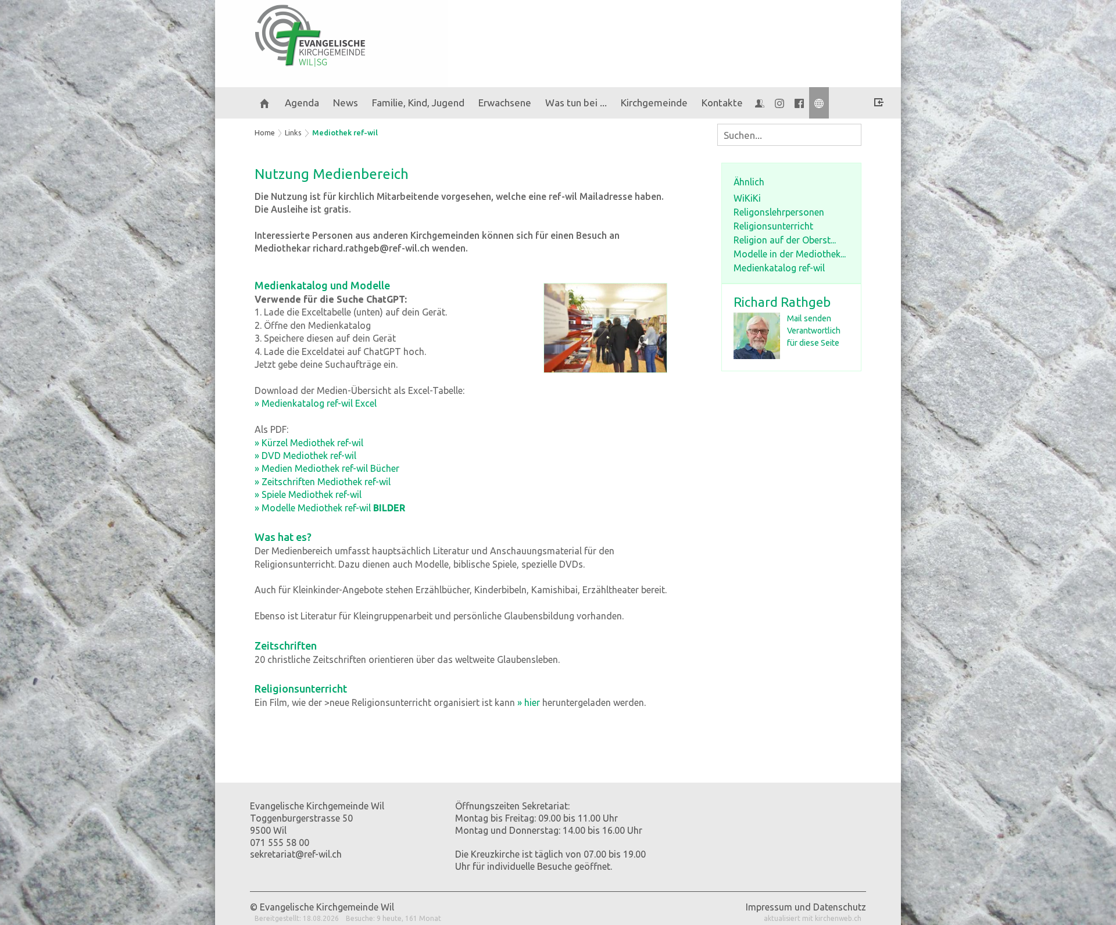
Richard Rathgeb (782, 302)
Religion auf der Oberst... (785, 240)
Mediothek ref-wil (345, 132)
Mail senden (809, 318)
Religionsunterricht (773, 226)
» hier (528, 702)
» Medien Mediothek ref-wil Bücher (327, 468)
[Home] (264, 103)
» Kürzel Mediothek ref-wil (309, 443)
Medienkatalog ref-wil (779, 268)
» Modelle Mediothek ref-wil (330, 508)
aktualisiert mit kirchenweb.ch (812, 918)
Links (293, 132)
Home (265, 132)
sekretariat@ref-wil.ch (296, 854)
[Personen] (760, 103)
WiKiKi (747, 198)
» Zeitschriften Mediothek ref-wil (323, 481)
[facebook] (799, 103)
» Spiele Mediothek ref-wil (308, 494)
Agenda (302, 102)
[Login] (879, 104)
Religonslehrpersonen (779, 212)
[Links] (819, 103)
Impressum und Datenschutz (806, 907)
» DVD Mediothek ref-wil (305, 455)
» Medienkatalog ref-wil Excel (316, 403)
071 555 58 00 (279, 842)
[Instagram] (779, 103)
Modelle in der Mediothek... (790, 254)
